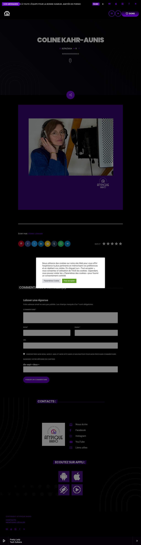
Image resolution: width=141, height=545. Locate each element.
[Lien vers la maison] (7, 13)
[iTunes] (116, 4)
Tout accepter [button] (69, 281)
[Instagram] (122, 4)
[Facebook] (129, 4)
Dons (130, 13)
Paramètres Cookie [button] (51, 281)
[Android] (136, 4)
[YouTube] (109, 4)
